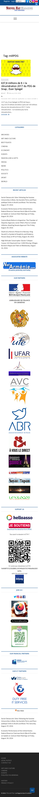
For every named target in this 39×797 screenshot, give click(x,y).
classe (29, 98)
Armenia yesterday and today (19, 270)
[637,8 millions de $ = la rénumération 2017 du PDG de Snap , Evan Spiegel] (19, 68)
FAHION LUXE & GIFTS (9, 158)
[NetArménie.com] (19, 263)
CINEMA (4, 146)
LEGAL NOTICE (6, 760)
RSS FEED (20, 711)
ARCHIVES (5, 135)
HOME (3, 758)
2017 (9, 98)
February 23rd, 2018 (14, 93)
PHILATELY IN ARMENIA (9, 775)
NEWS (3, 166)
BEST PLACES (6, 142)
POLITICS (4, 170)
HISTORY (4, 781)
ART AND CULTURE (8, 138)
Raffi (3, 93)
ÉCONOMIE (5, 79)
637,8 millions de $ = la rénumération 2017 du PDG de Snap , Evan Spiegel (18, 86)
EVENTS (4, 154)
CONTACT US (6, 763)
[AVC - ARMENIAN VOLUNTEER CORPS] (19, 379)
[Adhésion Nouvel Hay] (19, 516)
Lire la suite (7, 114)
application (21, 98)
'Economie (4, 98)
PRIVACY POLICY (7, 783)
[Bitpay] (19, 576)
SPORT (3, 177)
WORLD (4, 181)
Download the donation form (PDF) (19, 529)
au (26, 98)
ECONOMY (5, 150)
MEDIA (3, 162)
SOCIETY (4, 174)
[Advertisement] (19, 34)
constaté (33, 98)
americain (14, 98)
